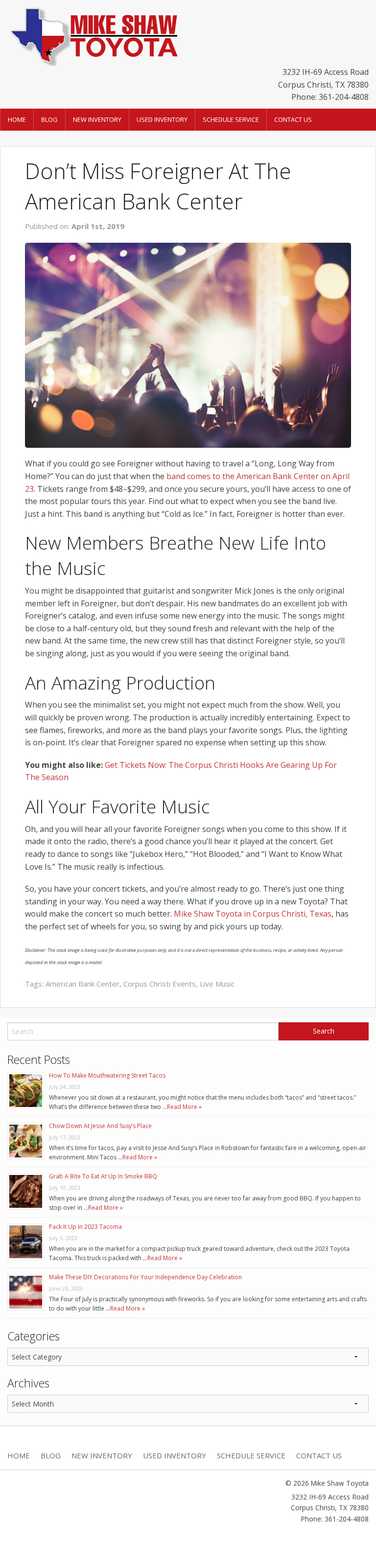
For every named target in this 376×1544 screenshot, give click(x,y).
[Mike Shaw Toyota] (93, 34)
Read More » (184, 1107)
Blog (49, 119)
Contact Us (293, 119)
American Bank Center (82, 984)
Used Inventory (162, 119)
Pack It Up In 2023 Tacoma (85, 1226)
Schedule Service (231, 119)
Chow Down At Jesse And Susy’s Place (100, 1126)
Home (17, 119)
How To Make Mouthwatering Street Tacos (107, 1075)
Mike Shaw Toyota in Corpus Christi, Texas (252, 913)
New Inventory (97, 119)
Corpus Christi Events (159, 984)
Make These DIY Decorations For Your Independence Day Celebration (145, 1277)
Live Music (217, 984)
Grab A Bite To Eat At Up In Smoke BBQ (103, 1176)
